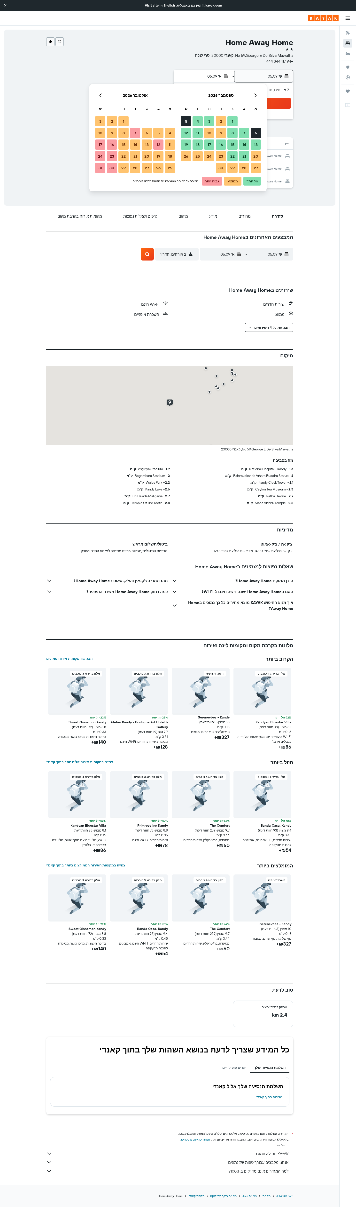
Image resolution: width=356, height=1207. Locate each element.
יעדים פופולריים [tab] (234, 1067)
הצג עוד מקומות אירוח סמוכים (69, 658)
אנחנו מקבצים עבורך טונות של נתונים (258, 1162)
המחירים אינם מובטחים (195, 1139)
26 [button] (186, 156)
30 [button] (220, 167)
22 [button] (232, 156)
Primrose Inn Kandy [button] (152, 825)
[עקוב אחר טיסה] (347, 77)
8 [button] (233, 132)
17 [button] (209, 144)
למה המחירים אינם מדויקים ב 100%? (258, 1171)
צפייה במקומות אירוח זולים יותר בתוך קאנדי (79, 762)
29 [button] (232, 167)
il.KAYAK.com (284, 1196)
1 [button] (232, 121)
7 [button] (244, 132)
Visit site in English (160, 5)
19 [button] (186, 144)
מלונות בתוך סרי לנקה (223, 1196)
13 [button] (256, 144)
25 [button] (197, 156)
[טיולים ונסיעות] (347, 91)
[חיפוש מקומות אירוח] (347, 43)
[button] (5, 5)
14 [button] (244, 144)
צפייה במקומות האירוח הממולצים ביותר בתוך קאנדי (85, 865)
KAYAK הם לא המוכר (271, 1153)
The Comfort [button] (220, 825)
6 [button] (256, 132)
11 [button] (197, 132)
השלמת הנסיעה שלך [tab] (270, 1067)
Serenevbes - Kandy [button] (214, 717)
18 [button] (198, 144)
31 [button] (100, 167)
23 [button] (221, 156)
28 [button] (244, 167)
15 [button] (232, 144)
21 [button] (244, 156)
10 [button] (209, 132)
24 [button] (209, 156)
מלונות (267, 1196)
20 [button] (255, 156)
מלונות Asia (249, 1196)
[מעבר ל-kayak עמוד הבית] (323, 18)
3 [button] (209, 121)
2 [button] (221, 121)
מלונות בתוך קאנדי (269, 1097)
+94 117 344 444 (279, 61)
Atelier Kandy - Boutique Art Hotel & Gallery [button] (139, 724)
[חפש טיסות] (347, 33)
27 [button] (256, 167)
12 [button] (186, 132)
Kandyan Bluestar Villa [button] (273, 722)
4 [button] (198, 121)
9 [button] (221, 132)
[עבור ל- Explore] (347, 67)
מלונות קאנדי (196, 1196)
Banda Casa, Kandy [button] (276, 825)
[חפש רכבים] (347, 53)
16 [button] (221, 144)
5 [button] (186, 121)
